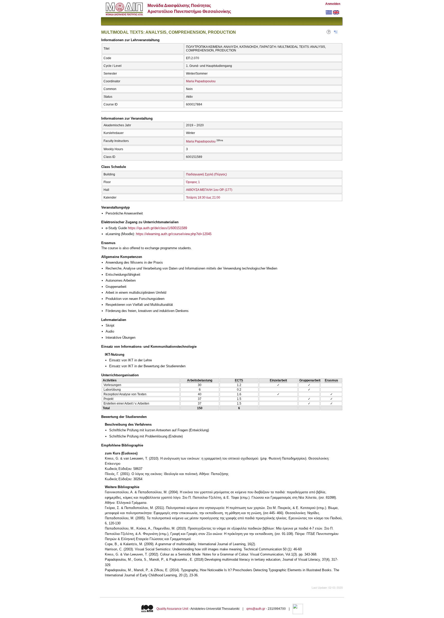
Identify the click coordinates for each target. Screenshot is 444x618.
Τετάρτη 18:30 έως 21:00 (203, 197)
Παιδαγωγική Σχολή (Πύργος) (206, 174)
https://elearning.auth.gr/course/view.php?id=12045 (173, 234)
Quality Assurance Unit (172, 609)
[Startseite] (124, 14)
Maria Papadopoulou (201, 81)
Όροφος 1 (193, 182)
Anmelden (332, 4)
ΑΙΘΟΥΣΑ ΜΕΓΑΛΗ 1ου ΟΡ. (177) (209, 190)
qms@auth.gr (255, 609)
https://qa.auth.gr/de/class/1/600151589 (157, 228)
